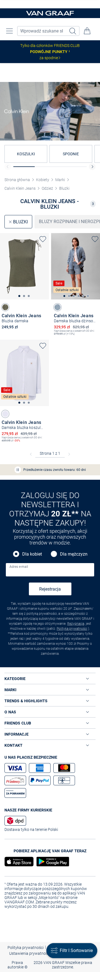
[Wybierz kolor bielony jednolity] (57, 307)
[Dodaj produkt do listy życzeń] (43, 239)
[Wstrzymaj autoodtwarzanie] (17, 469)
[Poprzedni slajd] (7, 166)
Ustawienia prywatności (30, 953)
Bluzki (64, 188)
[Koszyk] (87, 31)
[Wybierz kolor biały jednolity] (5, 414)
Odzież (47, 188)
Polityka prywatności (72, 629)
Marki (60, 180)
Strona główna (17, 180)
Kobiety (42, 180)
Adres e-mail (18, 567)
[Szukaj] (73, 31)
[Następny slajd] (92, 166)
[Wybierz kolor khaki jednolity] (5, 307)
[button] (9, 31)
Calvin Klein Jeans (20, 188)
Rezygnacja (75, 624)
